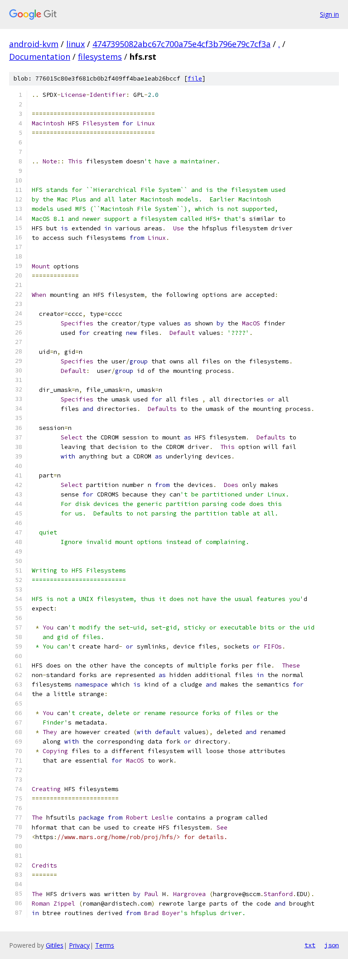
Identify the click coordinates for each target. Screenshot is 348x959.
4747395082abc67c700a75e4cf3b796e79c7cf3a (181, 43)
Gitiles (54, 945)
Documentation (39, 56)
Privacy (79, 945)
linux (75, 43)
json (331, 945)
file (195, 78)
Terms (104, 945)
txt (309, 945)
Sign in (329, 14)
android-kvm (33, 43)
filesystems (100, 56)
